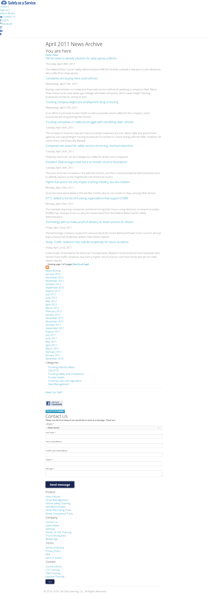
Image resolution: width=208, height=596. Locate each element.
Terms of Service (55, 547)
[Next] (75, 264)
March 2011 (52, 348)
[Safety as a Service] (54, 403)
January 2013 (53, 274)
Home (3, 6)
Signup (4, 10)
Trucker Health (56, 377)
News (55, 55)
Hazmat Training (55, 576)
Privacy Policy (53, 551)
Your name (51, 432)
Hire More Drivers (55, 506)
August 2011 (53, 331)
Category (50, 424)
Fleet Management (58, 384)
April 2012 (51, 304)
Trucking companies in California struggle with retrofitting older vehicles (90, 122)
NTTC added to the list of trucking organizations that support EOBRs (87, 198)
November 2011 (55, 321)
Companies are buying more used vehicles (72, 78)
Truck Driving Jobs (56, 535)
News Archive (53, 270)
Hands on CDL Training (59, 532)
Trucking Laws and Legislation (65, 380)
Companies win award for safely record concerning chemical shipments (89, 146)
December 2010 (55, 358)
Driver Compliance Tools (59, 513)
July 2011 (51, 335)
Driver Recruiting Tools (58, 510)
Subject (49, 460)
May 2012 (51, 301)
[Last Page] (84, 264)
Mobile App (52, 539)
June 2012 (51, 297)
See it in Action (54, 557)
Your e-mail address (54, 441)
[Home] (18, 2)
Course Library (54, 566)
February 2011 (54, 352)
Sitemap (50, 529)
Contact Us (8, 16)
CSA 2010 (53, 370)
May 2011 (51, 341)
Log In (5, 20)
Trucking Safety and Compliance (66, 374)
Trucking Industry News (61, 367)
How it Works (7, 13)
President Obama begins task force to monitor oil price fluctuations (86, 162)
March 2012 (52, 308)
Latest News (52, 525)
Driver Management (57, 500)
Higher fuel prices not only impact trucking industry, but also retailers (88, 182)
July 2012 (51, 294)
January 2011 (53, 355)
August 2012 (53, 291)
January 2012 (53, 314)
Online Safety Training (58, 503)
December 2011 (55, 318)
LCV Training (53, 569)
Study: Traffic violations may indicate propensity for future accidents (87, 242)
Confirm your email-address (56, 451)
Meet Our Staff (54, 392)
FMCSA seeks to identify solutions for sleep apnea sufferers (81, 58)
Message (50, 469)
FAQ (48, 554)
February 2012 (54, 311)
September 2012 (55, 287)
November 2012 (55, 280)
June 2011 (51, 338)
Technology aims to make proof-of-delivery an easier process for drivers (89, 222)
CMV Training (53, 573)
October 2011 (53, 324)
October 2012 (53, 284)
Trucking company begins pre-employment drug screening (82, 102)
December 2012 (55, 277)
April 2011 (51, 345)
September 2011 (55, 328)
